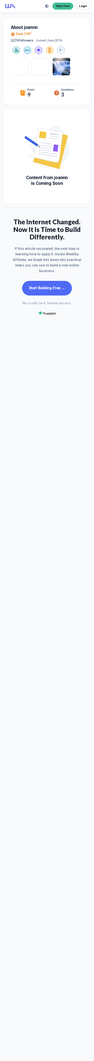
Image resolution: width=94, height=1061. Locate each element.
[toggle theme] (46, 6)
